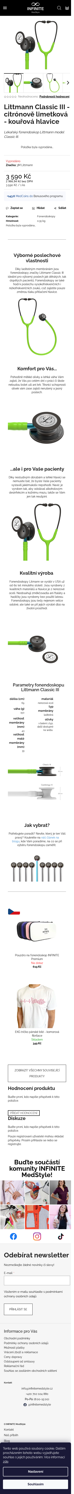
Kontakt (9, 1429)
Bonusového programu (48, 196)
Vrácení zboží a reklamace (21, 1352)
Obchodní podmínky (17, 1338)
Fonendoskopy (46, 216)
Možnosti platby (14, 1347)
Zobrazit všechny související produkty (37, 1073)
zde (5, 1461)
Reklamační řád (14, 1366)
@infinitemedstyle (39, 1404)
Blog (7, 1440)
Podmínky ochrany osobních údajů (26, 1343)
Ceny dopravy (13, 1357)
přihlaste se (38, 1140)
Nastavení (35, 1471)
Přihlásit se (18, 1309)
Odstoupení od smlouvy (19, 1361)
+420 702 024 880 (37, 1393)
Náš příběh (11, 1435)
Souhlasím (36, 1484)
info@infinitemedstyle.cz (37, 1388)
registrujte (14, 1144)
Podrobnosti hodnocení (54, 96)
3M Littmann (25, 165)
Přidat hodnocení (23, 1113)
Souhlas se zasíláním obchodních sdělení (30, 1370)
